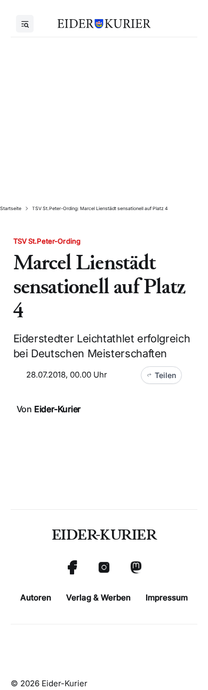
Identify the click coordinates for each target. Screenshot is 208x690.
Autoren (35, 597)
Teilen (165, 375)
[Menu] (25, 24)
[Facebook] (72, 567)
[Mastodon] (136, 567)
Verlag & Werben (98, 597)
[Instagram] (104, 567)
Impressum (167, 597)
